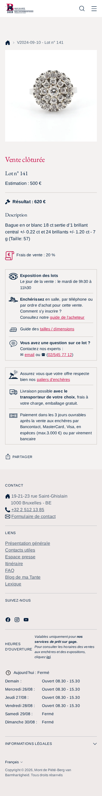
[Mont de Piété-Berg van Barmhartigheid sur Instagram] (17, 620)
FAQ (9, 570)
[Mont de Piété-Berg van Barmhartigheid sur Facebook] (8, 620)
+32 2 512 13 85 (27, 509)
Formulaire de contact (33, 516)
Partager (22, 457)
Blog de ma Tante (23, 577)
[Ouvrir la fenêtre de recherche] (82, 8)
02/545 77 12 (60, 354)
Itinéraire (14, 563)
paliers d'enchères (53, 379)
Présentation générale (27, 543)
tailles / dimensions (57, 329)
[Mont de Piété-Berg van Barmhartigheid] (19, 8)
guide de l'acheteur (67, 317)
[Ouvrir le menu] (94, 8)
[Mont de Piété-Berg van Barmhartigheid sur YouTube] (26, 620)
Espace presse (20, 556)
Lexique (13, 584)
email (29, 354)
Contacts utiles (20, 550)
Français (12, 762)
